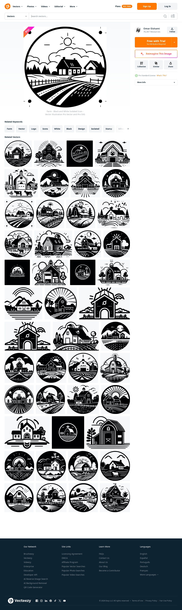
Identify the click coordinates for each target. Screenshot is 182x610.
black (69, 128)
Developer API (30, 574)
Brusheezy (29, 553)
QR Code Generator (33, 587)
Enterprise (29, 566)
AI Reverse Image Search (36, 579)
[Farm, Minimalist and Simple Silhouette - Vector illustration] (114, 272)
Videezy (27, 562)
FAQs (101, 553)
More (72, 6)
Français (144, 570)
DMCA (65, 558)
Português (145, 562)
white (57, 128)
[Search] (165, 16)
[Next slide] (125, 128)
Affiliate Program (70, 562)
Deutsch (144, 566)
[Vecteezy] (7, 6)
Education (28, 570)
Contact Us (104, 558)
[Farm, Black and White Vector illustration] (21, 183)
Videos (44, 6)
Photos (30, 6)
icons (45, 128)
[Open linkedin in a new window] (46, 600)
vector (21, 128)
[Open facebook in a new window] (37, 600)
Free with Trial (156, 42)
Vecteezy (28, 558)
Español (144, 558)
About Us (103, 562)
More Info (141, 82)
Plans (118, 6)
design (81, 128)
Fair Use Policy (166, 600)
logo (33, 128)
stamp (109, 128)
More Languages (148, 574)
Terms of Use (137, 600)
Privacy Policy (151, 600)
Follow (172, 31)
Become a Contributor (109, 570)
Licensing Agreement (72, 553)
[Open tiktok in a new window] (55, 600)
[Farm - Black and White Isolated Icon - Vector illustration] (18, 154)
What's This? (162, 75)
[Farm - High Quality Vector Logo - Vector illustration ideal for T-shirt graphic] (49, 154)
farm (9, 128)
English (143, 553)
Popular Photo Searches (73, 570)
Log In (167, 6)
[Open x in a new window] (60, 600)
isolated (95, 128)
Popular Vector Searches (73, 566)
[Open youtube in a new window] (64, 600)
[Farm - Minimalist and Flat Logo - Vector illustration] (54, 183)
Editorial (59, 6)
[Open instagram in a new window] (41, 600)
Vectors (16, 6)
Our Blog (103, 566)
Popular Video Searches (73, 574)
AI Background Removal (35, 583)
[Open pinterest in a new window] (50, 600)
